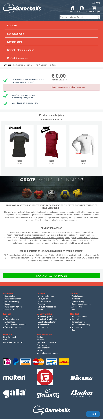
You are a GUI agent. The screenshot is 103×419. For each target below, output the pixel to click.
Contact (40, 337)
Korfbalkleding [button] (14, 41)
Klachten (40, 339)
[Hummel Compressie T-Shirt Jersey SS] (19, 148)
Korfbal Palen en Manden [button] (20, 50)
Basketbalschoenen (12, 298)
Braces (7, 304)
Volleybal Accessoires (47, 306)
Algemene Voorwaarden (47, 342)
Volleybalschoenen (46, 296)
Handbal (74, 313)
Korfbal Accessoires (12, 327)
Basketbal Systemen (13, 306)
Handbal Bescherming (80, 324)
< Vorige (7, 64)
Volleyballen (43, 298)
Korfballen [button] (12, 25)
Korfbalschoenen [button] (16, 33)
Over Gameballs (10, 337)
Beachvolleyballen (45, 316)
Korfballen (8, 316)
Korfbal (7, 313)
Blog (5, 339)
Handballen (76, 319)
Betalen (40, 350)
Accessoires (9, 309)
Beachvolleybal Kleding (48, 319)
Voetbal (74, 293)
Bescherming (43, 304)
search (97, 17)
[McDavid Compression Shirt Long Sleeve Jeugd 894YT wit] (83, 148)
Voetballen (75, 298)
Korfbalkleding (10, 321)
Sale (73, 309)
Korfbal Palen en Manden (15, 324)
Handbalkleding (78, 321)
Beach (40, 309)
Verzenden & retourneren (47, 353)
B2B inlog (96, 2)
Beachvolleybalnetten (47, 321)
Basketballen (9, 296)
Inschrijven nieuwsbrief (13, 342)
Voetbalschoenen (78, 296)
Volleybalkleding (45, 301)
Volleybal (41, 293)
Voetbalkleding (77, 301)
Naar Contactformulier (51, 275)
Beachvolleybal (44, 313)
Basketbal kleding (11, 301)
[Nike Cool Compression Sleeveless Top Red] (51, 148)
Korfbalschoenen (11, 319)
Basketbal (8, 293)
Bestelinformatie (43, 347)
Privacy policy (42, 345)
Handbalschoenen (79, 316)
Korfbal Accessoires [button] (17, 58)
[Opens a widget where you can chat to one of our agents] (93, 414)
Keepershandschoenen (81, 304)
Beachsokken (43, 324)
